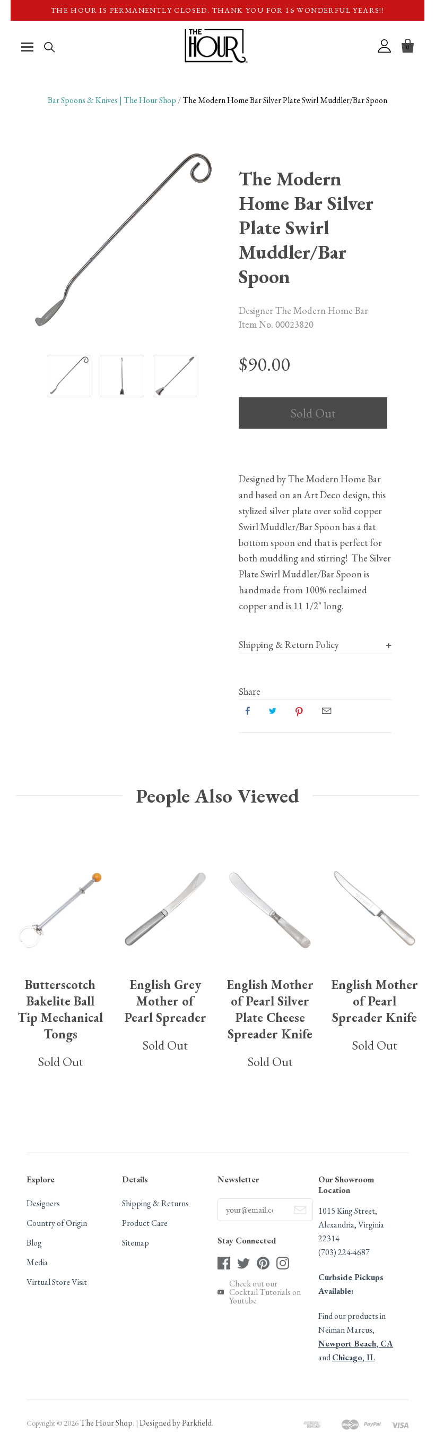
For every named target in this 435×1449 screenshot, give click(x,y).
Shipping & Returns (155, 1203)
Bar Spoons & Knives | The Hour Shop (112, 100)
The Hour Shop (106, 1422)
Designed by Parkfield (176, 1422)
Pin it (299, 711)
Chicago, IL (353, 1357)
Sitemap (135, 1242)
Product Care (145, 1223)
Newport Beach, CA (355, 1343)
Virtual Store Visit (57, 1282)
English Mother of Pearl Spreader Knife (374, 1001)
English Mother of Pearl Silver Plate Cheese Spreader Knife (270, 1009)
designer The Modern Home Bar (303, 310)
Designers (43, 1203)
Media (37, 1262)
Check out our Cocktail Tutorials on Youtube (265, 1292)
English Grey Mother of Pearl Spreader (165, 1001)
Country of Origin (57, 1223)
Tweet (272, 711)
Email (326, 711)
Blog (34, 1242)
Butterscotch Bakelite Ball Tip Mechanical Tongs (60, 1009)
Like (248, 711)
